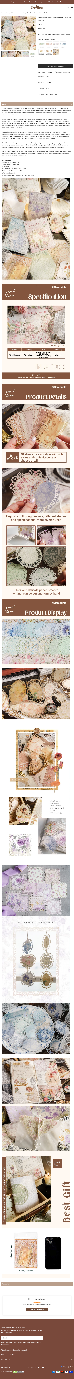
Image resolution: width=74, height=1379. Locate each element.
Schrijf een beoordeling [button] (37, 1309)
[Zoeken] (67, 7)
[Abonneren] (41, 1338)
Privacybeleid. (5, 1344)
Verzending (5, 1284)
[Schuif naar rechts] (31, 33)
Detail (4, 104)
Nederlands (4, 1367)
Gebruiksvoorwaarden (33, 1342)
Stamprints (9, 1371)
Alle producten (15, 13)
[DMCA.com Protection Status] (18, 1372)
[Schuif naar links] (6, 33)
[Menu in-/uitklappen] (2, 7)
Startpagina (4, 13)
